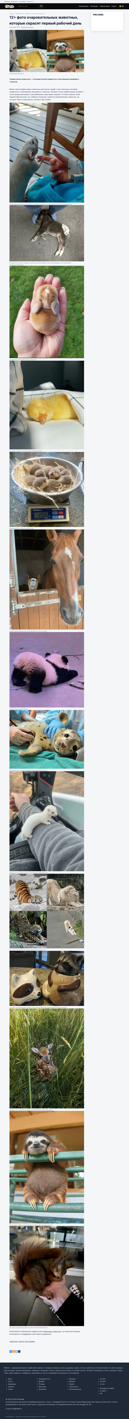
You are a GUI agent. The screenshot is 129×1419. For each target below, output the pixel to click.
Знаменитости (44, 1379)
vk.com (103, 1379)
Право (71, 1384)
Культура (42, 1387)
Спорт (10, 1389)
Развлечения (105, 6)
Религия (72, 1379)
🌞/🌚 (121, 6)
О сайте (103, 1391)
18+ (101, 1393)
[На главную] (9, 6)
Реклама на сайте (107, 1388)
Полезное (94, 6)
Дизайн (42, 1381)
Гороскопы (73, 1387)
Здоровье (12, 1384)
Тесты (10, 1381)
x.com (102, 1384)
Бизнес (72, 1381)
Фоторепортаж (75, 1389)
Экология (42, 1389)
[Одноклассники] (13, 1351)
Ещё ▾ (114, 6)
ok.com (103, 1381)
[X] (19, 1351)
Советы (11, 1387)
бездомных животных (52, 1331)
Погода (42, 1384)
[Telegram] (16, 1351)
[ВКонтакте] (10, 1351)
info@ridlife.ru (16, 1409)
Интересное (83, 6)
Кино (10, 1379)
